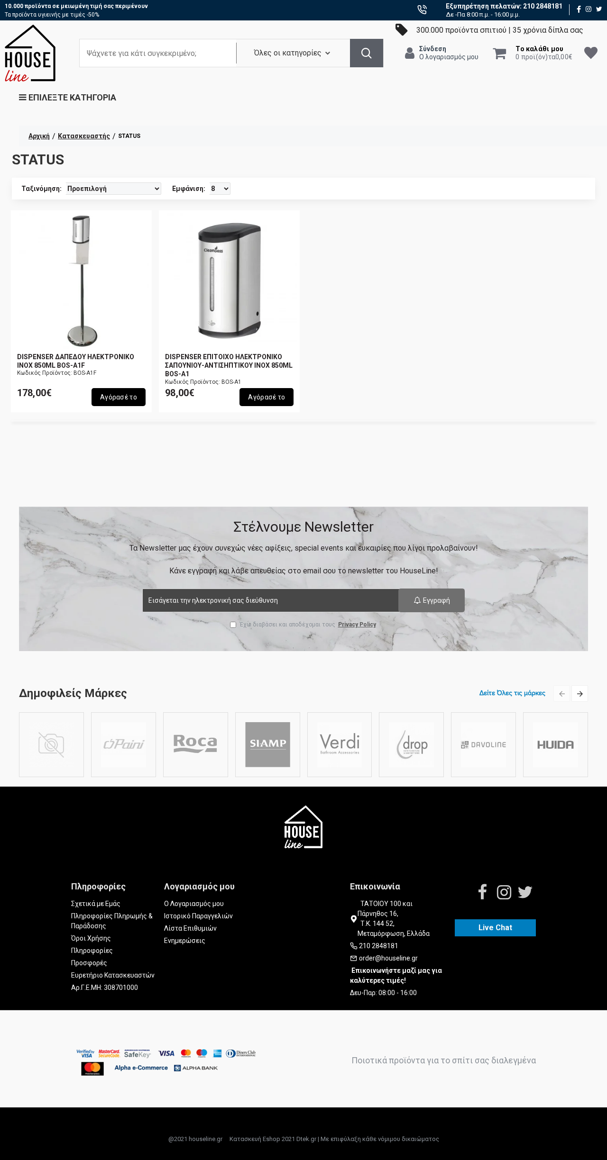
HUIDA (556, 775)
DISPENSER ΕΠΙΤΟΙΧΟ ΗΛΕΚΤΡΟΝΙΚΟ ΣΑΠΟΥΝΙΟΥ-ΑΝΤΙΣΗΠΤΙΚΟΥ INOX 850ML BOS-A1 (229, 365)
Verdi (339, 775)
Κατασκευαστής (84, 136)
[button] (561, 693)
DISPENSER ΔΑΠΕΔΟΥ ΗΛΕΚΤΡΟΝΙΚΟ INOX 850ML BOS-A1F (75, 361)
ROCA (195, 775)
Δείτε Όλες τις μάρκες (512, 693)
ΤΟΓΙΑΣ (51, 775)
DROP (411, 775)
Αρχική (39, 136)
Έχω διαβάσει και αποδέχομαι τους (307, 624)
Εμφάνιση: (188, 188)
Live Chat (495, 927)
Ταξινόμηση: (41, 188)
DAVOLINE (483, 775)
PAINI (123, 775)
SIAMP (267, 775)
